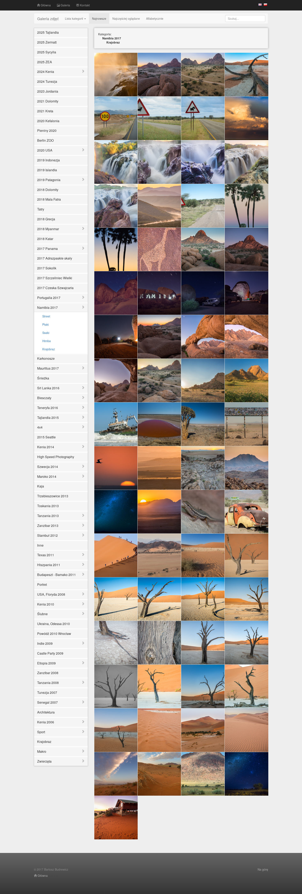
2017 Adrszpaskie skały (54, 258)
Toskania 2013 (48, 505)
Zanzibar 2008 (47, 672)
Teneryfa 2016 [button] (47, 407)
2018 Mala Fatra (49, 199)
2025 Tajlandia (48, 32)
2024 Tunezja (47, 81)
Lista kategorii (74, 18)
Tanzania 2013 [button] (48, 515)
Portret (42, 584)
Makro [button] (41, 751)
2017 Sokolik (46, 268)
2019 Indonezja (48, 160)
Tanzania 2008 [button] (48, 682)
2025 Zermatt (46, 42)
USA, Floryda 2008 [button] (51, 594)
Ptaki (45, 324)
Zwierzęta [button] (44, 761)
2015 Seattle (46, 437)
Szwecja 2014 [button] (47, 466)
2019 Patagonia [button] (48, 179)
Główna (45, 5)
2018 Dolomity (47, 189)
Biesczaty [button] (44, 397)
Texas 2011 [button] (45, 555)
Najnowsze (99, 18)
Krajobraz (48, 349)
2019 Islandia (47, 170)
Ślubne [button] (42, 613)
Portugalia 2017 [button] (48, 297)
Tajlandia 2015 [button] (48, 417)
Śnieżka (43, 378)
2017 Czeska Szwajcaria (55, 287)
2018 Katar (45, 238)
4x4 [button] (40, 427)
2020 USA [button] (44, 150)
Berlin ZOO (45, 140)
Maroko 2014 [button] (46, 476)
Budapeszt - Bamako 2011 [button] (56, 574)
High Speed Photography (55, 456)
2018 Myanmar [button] (48, 228)
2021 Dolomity (47, 101)
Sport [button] (41, 732)
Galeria (65, 5)
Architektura (46, 712)
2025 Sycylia (46, 52)
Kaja (40, 486)
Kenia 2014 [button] (45, 447)
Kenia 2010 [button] (45, 604)
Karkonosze (46, 358)
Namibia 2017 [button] (47, 307)
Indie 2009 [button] (45, 643)
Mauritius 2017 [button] (48, 368)
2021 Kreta (45, 111)
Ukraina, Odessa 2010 (53, 623)
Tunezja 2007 (47, 692)
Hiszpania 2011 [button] (48, 564)
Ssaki (45, 333)
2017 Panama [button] (47, 248)
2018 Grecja (46, 219)
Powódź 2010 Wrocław (54, 633)
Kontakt (84, 5)
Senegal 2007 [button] (47, 702)
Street (46, 316)
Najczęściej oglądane (126, 18)
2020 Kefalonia (48, 120)
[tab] (61, 71)
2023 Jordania (47, 91)
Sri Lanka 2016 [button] (48, 388)
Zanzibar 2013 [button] (47, 525)
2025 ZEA (44, 62)
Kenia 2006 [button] (45, 722)
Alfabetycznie (154, 18)
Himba (46, 341)
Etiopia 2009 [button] (46, 663)
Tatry (40, 209)
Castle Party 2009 (50, 653)
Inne (40, 545)
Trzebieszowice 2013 (52, 496)
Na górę (263, 869)
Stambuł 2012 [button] (47, 535)
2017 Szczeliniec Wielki (54, 278)
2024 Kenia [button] (45, 71)
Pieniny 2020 (46, 130)
